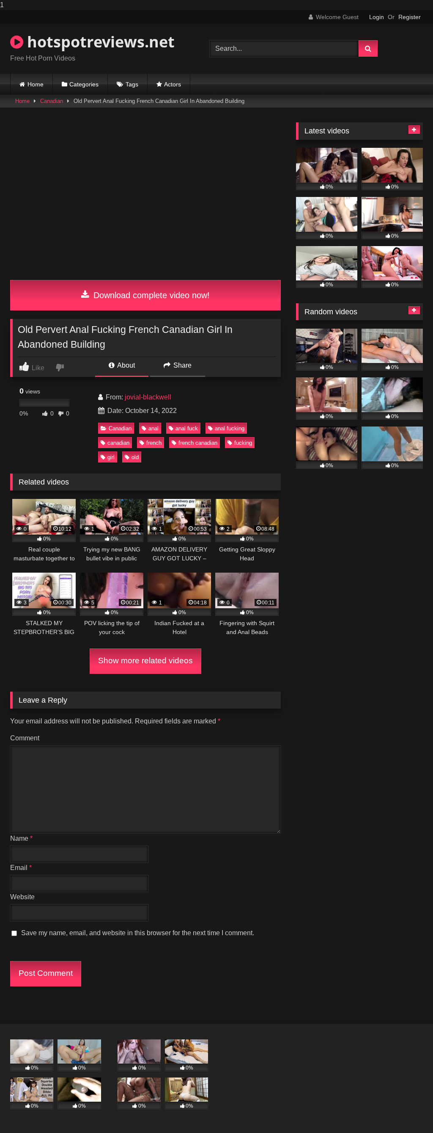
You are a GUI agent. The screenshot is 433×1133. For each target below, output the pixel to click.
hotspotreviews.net (99, 41)
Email (21, 867)
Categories (84, 84)
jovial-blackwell (148, 397)
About (125, 365)
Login (376, 17)
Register (409, 17)
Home (35, 84)
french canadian (197, 443)
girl (111, 457)
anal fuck (186, 428)
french (154, 443)
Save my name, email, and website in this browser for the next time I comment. (137, 932)
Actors (172, 84)
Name (21, 838)
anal (153, 428)
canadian (118, 443)
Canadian (51, 101)
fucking (243, 443)
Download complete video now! (150, 295)
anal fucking (229, 428)
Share (182, 365)
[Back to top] (406, 1109)
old (135, 457)
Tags (132, 84)
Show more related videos (145, 660)
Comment (24, 738)
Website (22, 896)
